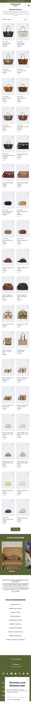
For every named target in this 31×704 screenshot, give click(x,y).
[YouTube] (15, 673)
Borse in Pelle (15, 604)
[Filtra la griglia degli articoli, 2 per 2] (25, 19)
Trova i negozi (16, 659)
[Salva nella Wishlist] (13, 24)
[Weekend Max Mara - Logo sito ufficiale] (15, 5)
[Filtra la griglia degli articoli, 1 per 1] (28, 19)
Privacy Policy (17, 699)
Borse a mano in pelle (15, 631)
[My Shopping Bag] (28, 5)
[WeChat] (27, 673)
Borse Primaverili (15, 635)
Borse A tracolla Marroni (15, 639)
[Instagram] (3, 673)
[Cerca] (25, 5)
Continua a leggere (15, 591)
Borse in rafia (15, 612)
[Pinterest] (19, 673)
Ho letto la (14, 699)
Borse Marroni (15, 616)
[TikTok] (7, 673)
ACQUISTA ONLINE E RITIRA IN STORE (15, 1)
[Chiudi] (27, 680)
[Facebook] (11, 673)
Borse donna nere (15, 620)
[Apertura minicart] (30, 4)
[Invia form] (26, 696)
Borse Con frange (15, 628)
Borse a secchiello (15, 608)
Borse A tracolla (15, 624)
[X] (23, 673)
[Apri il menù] (2, 5)
